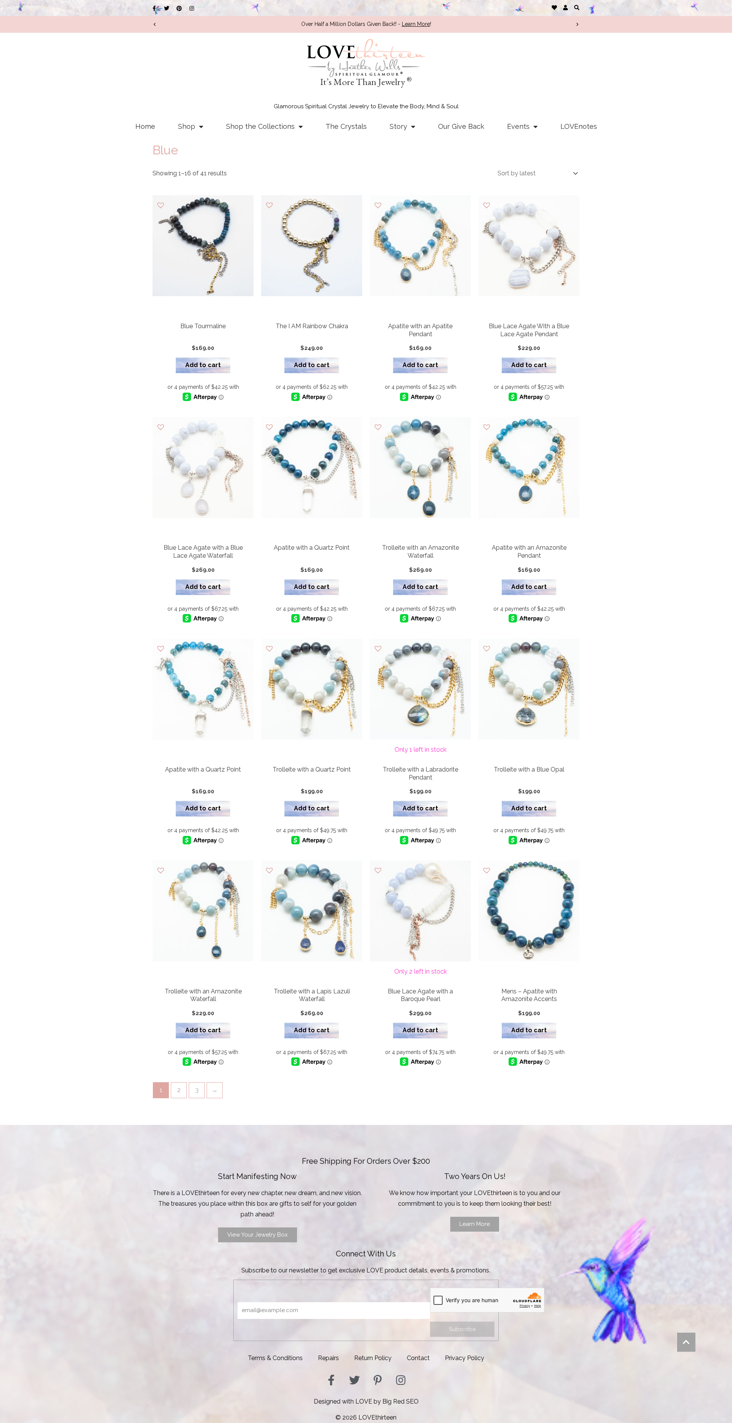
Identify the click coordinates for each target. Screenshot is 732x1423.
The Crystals (346, 126)
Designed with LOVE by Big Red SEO (366, 1401)
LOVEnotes (578, 126)
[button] (576, 7)
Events (518, 126)
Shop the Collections (260, 126)
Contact (418, 1358)
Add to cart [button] (203, 365)
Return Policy (373, 1358)
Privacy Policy (464, 1358)
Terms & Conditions (275, 1358)
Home (145, 126)
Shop (186, 126)
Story (398, 126)
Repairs (328, 1358)
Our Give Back (461, 126)
